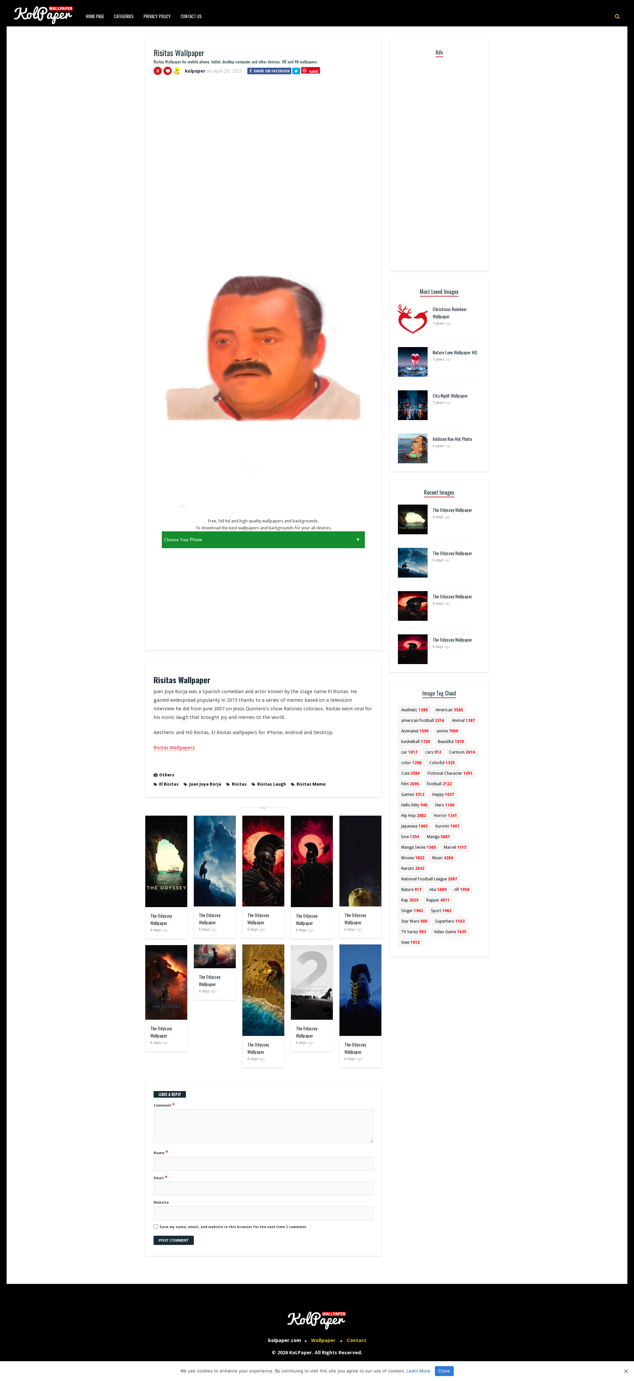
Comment (164, 1105)
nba (437, 889)
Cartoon (462, 752)
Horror (445, 815)
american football (422, 720)
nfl (461, 889)
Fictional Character (450, 773)
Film (410, 784)
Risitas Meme (311, 784)
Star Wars (414, 921)
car (409, 752)
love (410, 836)
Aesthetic (414, 710)
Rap (409, 900)
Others (166, 774)
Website (161, 1202)
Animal (463, 720)
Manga (438, 836)
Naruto (412, 868)
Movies (412, 858)
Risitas (239, 784)
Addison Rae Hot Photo (452, 438)
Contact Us (191, 16)
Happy (443, 794)
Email (160, 1178)
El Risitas (169, 784)
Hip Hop (413, 815)
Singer (412, 910)
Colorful (442, 763)
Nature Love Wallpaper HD (455, 352)
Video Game (450, 932)
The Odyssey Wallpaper (161, 919)
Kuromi (447, 826)
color (411, 763)
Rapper (437, 900)
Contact (356, 1340)
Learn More (418, 1370)
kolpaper (195, 71)
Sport (441, 910)
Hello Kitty (414, 805)
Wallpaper (323, 1340)
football (439, 784)
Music (442, 858)
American (449, 710)
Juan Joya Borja (205, 784)
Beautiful (451, 741)
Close (444, 1370)
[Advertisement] (263, 130)
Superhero (450, 921)
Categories (124, 16)
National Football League (429, 879)
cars (433, 752)
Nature (411, 889)
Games (412, 794)
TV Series (413, 932)
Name (161, 1152)
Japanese (414, 826)
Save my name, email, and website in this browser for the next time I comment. (233, 1227)
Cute (410, 773)
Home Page (95, 16)
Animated (415, 731)
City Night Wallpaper (450, 395)
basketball (415, 741)
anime (447, 731)
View (410, 942)
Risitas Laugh (271, 784)
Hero (444, 805)
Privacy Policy (157, 16)
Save (313, 71)
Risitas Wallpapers (174, 748)
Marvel (455, 847)
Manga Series (418, 847)
